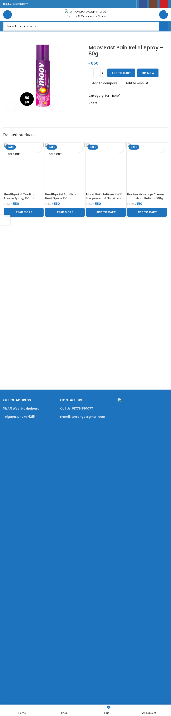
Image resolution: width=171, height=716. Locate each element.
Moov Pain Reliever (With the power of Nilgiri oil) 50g (104, 198)
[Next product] (101, 38)
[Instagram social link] (153, 4)
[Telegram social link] (120, 103)
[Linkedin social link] (115, 103)
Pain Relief (112, 96)
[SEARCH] (163, 26)
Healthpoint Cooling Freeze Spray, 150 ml (19, 196)
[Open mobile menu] (7, 14)
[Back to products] (96, 38)
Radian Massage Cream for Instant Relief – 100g (145, 196)
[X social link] (105, 103)
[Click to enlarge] (11, 107)
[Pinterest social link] (110, 103)
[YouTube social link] (164, 4)
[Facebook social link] (143, 4)
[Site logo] (85, 14)
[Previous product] (91, 38)
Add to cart (121, 73)
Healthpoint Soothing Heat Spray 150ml (61, 196)
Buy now (147, 73)
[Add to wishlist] (37, 148)
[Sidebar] (5, 220)
